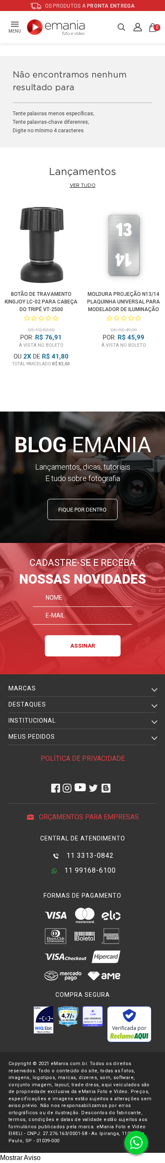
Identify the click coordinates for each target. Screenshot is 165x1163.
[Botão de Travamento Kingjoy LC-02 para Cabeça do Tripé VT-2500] (41, 246)
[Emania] (56, 27)
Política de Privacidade (83, 758)
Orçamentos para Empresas (88, 817)
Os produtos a (89, 6)
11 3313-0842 (89, 855)
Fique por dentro (82, 509)
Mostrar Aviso (20, 1157)
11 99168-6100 (89, 870)
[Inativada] (43, 1019)
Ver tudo (83, 185)
